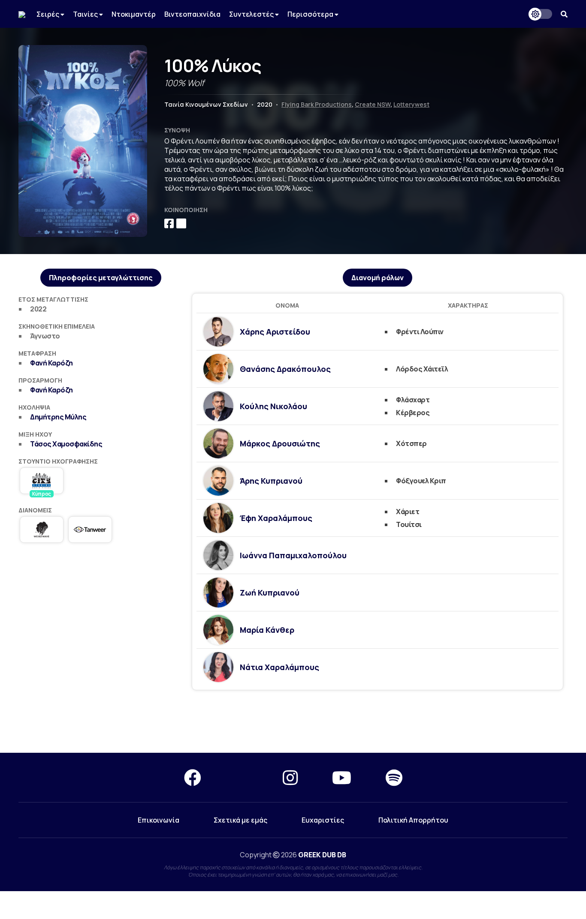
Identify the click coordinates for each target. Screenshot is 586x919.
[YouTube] (341, 777)
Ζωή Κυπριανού (269, 592)
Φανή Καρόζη (51, 363)
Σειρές (48, 14)
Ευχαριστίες (323, 820)
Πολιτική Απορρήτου (413, 820)
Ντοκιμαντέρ (134, 14)
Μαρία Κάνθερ (267, 630)
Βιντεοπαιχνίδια (192, 14)
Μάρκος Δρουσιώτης (280, 443)
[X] (242, 777)
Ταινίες (86, 14)
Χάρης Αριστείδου (275, 331)
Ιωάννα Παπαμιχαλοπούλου (293, 555)
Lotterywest (411, 104)
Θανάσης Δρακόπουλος (285, 369)
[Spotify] (394, 777)
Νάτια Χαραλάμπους (279, 667)
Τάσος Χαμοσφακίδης (66, 444)
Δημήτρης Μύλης (58, 417)
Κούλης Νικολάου (273, 406)
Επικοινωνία (158, 820)
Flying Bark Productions (316, 104)
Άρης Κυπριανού (271, 481)
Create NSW (372, 104)
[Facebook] (192, 777)
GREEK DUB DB (322, 854)
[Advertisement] (293, 722)
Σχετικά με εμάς (240, 820)
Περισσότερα (311, 14)
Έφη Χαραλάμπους (276, 518)
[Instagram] (290, 777)
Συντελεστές (252, 14)
